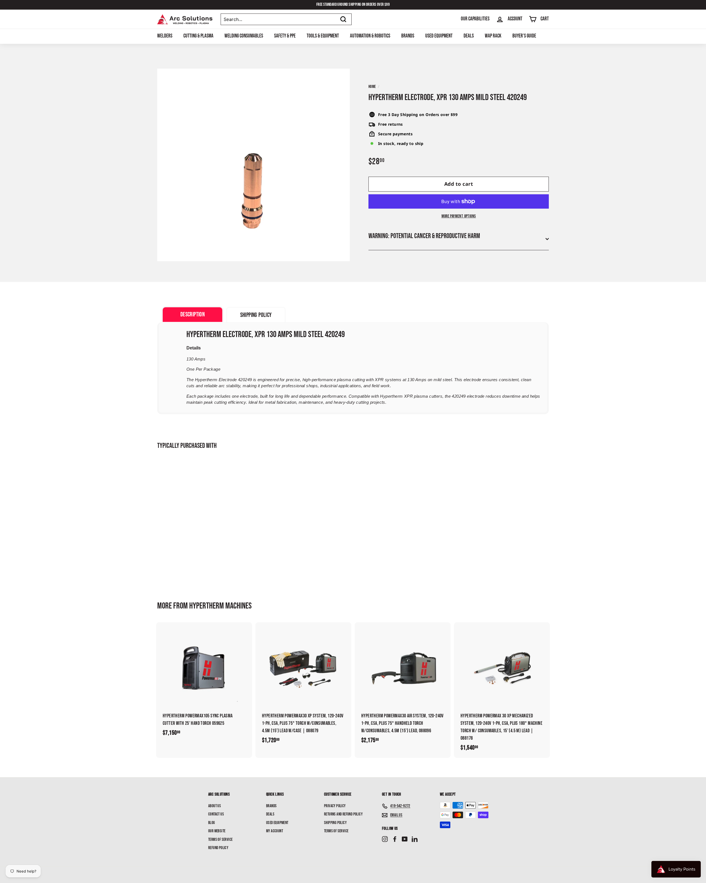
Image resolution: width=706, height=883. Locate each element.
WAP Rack (493, 36)
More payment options (459, 216)
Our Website (216, 831)
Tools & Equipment (323, 36)
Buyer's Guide (524, 36)
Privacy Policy (335, 806)
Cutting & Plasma (198, 36)
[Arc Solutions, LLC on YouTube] (405, 839)
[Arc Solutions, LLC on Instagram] (385, 839)
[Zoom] (253, 165)
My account (274, 831)
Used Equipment (439, 36)
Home (372, 86)
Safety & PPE (285, 36)
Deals (469, 36)
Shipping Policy (335, 822)
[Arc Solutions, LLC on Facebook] (395, 839)
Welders (164, 36)
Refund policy (218, 847)
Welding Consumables (243, 36)
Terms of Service (220, 839)
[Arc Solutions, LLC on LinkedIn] (415, 839)
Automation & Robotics (370, 36)
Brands (407, 36)
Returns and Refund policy (343, 814)
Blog (211, 822)
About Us (214, 806)
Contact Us (216, 814)
